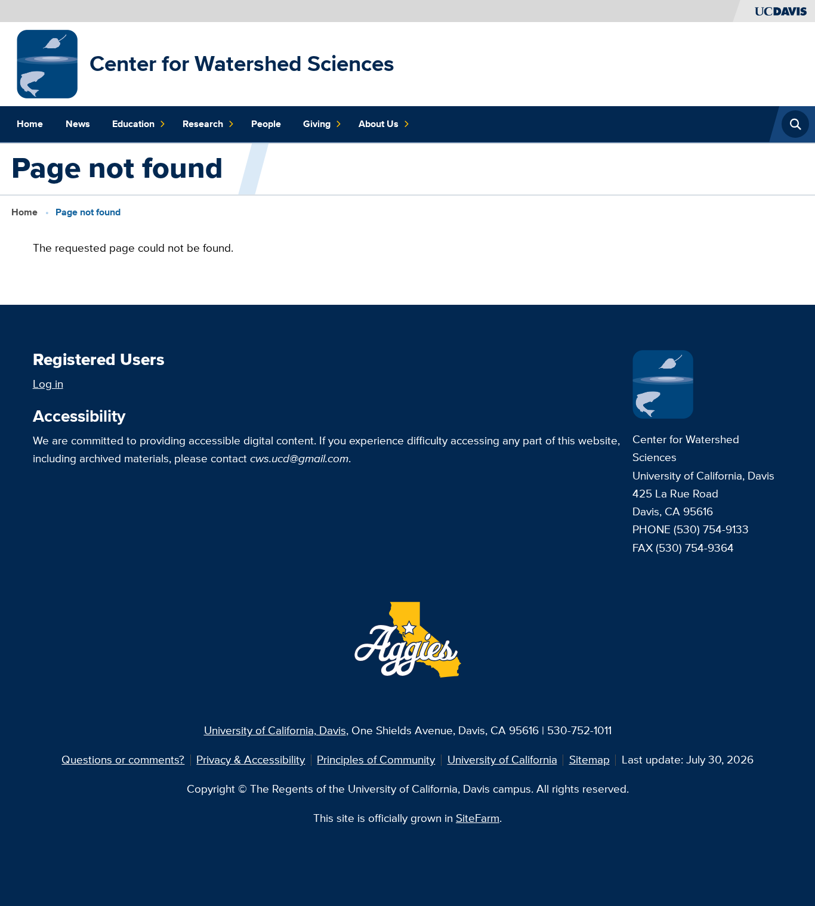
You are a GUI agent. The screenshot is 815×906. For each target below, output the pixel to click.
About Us (379, 124)
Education (133, 124)
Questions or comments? (122, 760)
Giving (317, 124)
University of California (502, 760)
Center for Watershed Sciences (241, 63)
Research (203, 124)
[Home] (47, 63)
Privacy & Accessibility (250, 760)
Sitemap (589, 760)
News (78, 124)
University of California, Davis (275, 730)
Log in (48, 384)
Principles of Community (376, 760)
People (266, 124)
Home (30, 124)
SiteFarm (477, 818)
